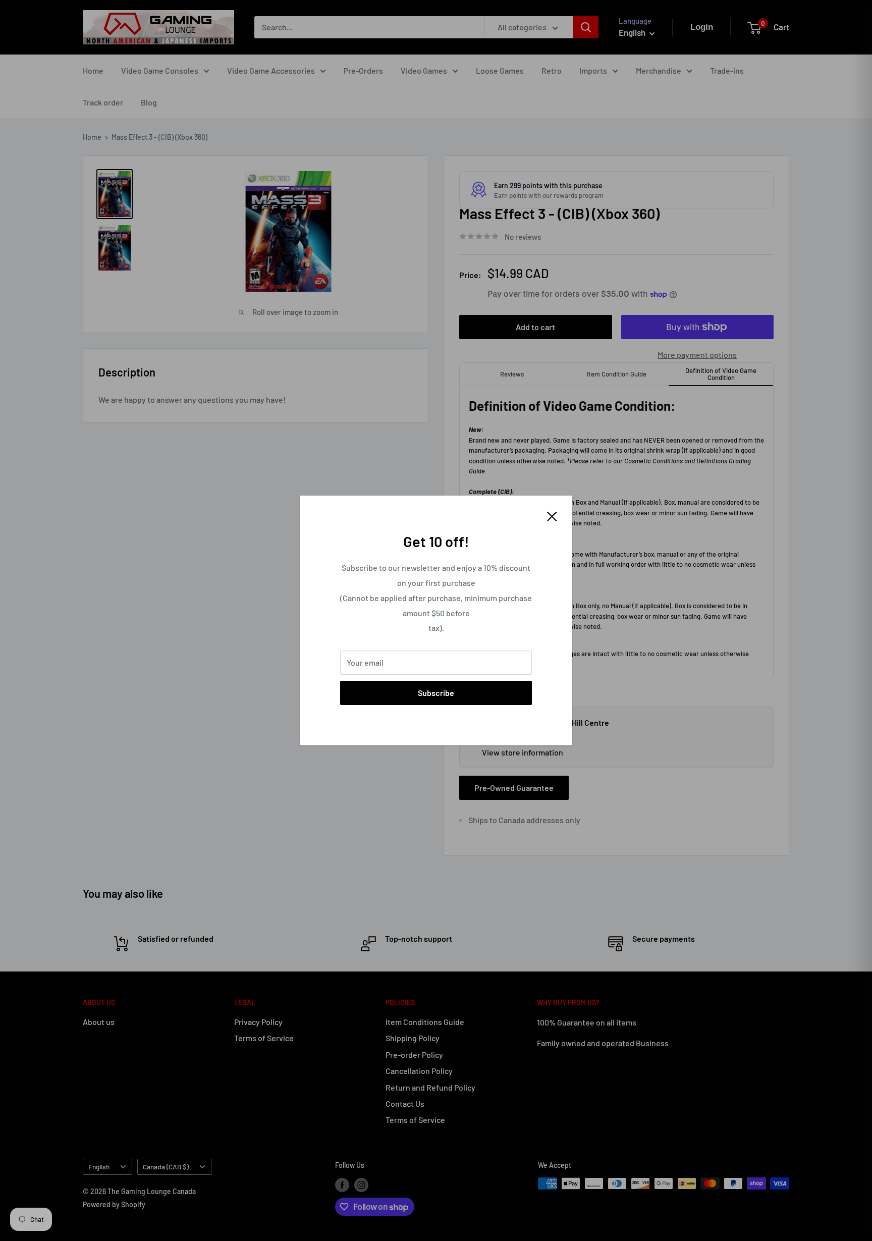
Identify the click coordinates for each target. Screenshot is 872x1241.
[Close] (552, 515)
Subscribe (436, 692)
